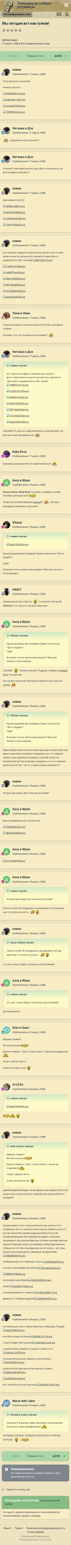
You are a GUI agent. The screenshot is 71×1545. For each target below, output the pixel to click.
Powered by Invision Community (35, 1539)
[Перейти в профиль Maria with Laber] (6, 1403)
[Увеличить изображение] (14, 93)
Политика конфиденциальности (45, 1528)
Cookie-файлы (35, 1532)
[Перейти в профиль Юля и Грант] (6, 1030)
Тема (18, 1528)
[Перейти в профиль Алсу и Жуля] (6, 482)
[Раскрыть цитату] (8, 365)
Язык (7, 1528)
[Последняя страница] (66, 56)
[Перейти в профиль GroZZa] (6, 1087)
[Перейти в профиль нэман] (6, 72)
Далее (58, 56)
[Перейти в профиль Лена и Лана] (6, 315)
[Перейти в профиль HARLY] (6, 591)
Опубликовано (28, 74)
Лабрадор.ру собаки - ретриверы (35, 5)
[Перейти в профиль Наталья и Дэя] (6, 130)
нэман (13, 40)
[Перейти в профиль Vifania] (6, 524)
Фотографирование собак (35, 43)
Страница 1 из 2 (36, 56)
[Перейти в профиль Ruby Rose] (6, 454)
